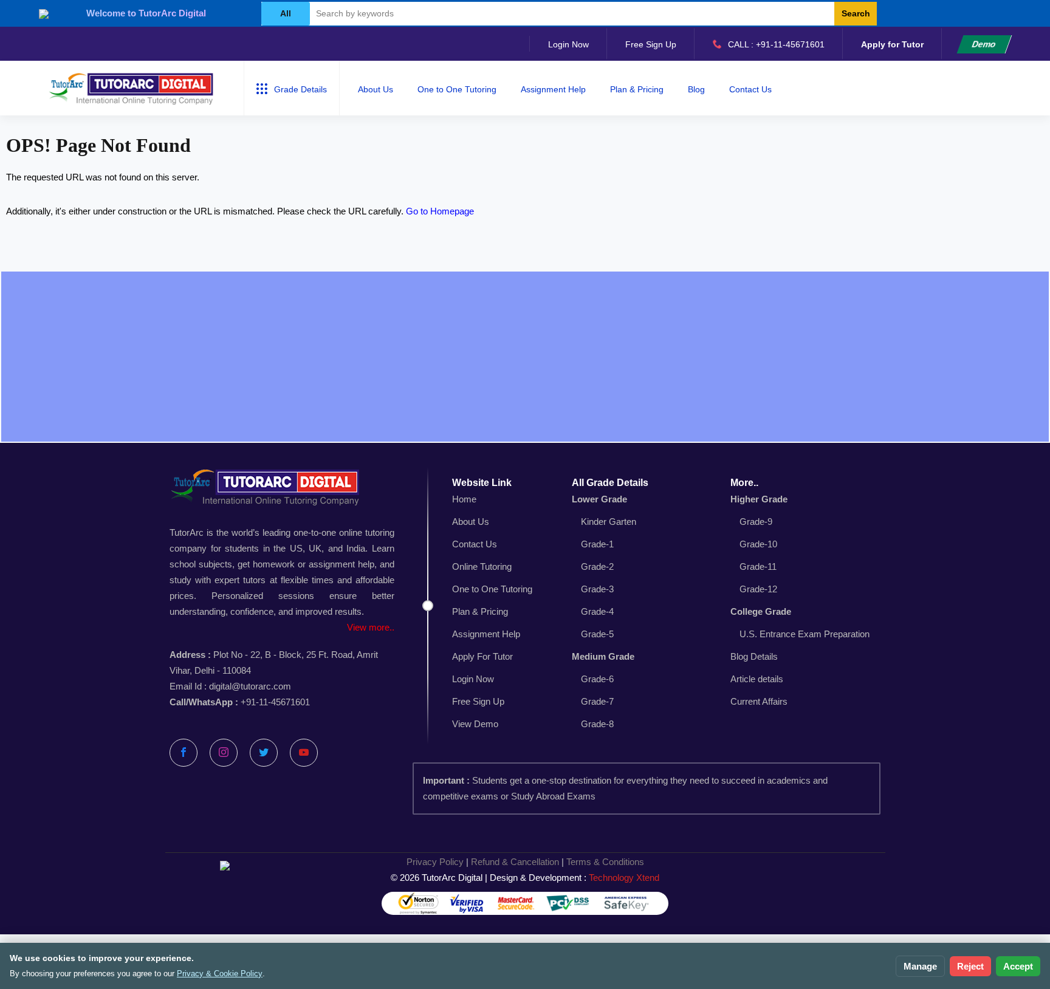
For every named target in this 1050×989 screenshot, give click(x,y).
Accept (1018, 966)
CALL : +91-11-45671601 (776, 44)
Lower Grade (599, 499)
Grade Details (300, 89)
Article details (756, 679)
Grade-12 (758, 589)
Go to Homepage (440, 211)
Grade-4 (597, 611)
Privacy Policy (435, 862)
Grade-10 (758, 544)
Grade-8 (597, 724)
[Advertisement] (525, 357)
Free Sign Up (650, 44)
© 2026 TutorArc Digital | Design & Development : (525, 877)
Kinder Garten (608, 521)
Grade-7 (597, 701)
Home (464, 499)
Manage (920, 966)
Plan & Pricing (637, 89)
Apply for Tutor (892, 44)
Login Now (568, 44)
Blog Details (754, 656)
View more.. (370, 627)
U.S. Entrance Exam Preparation (804, 634)
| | (525, 862)
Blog (696, 89)
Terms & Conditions (605, 862)
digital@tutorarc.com (250, 686)
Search (856, 13)
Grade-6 (597, 679)
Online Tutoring (482, 566)
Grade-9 (755, 521)
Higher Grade (758, 499)
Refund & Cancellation (515, 862)
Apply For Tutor (482, 656)
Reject (970, 966)
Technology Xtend (624, 877)
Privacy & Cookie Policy (219, 973)
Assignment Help (553, 89)
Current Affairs (758, 701)
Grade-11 (758, 566)
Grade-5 (597, 634)
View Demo (475, 724)
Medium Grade (603, 656)
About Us (375, 89)
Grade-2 (597, 566)
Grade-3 (597, 589)
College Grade (760, 611)
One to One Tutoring (456, 89)
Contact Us (750, 89)
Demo (984, 44)
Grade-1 (597, 544)
